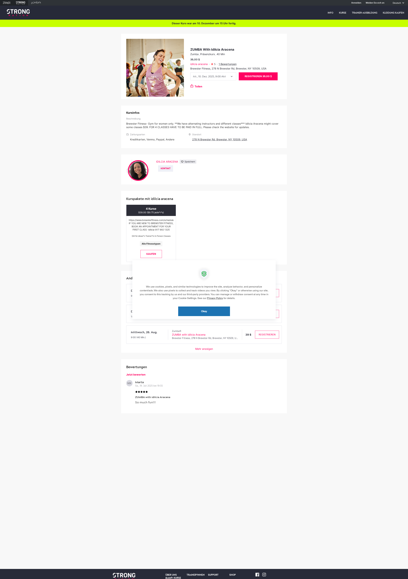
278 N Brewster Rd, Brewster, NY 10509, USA (219, 139)
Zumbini (36, 3)
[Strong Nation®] (18, 12)
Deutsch (397, 3)
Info (330, 13)
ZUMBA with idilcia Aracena (188, 334)
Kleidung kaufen (393, 13)
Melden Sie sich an (375, 3)
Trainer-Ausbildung (364, 13)
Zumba (6, 3)
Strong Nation (20, 3)
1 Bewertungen (228, 64)
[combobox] (213, 76)
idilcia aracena (199, 64)
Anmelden (356, 3)
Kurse (342, 13)
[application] (204, 289)
